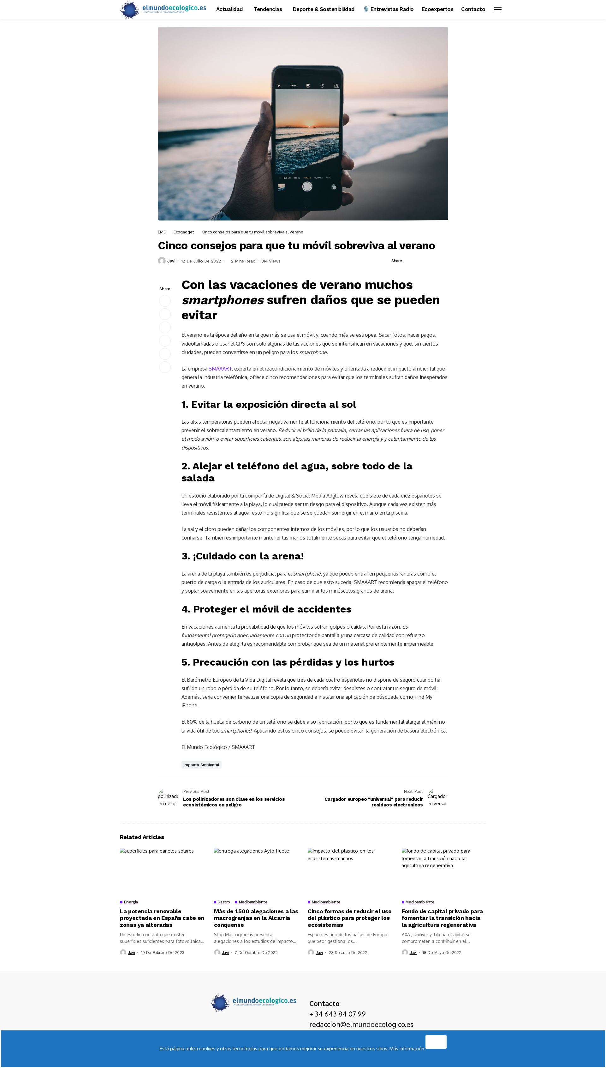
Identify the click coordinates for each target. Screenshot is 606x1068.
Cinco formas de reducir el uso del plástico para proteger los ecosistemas (349, 918)
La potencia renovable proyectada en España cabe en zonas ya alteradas (162, 918)
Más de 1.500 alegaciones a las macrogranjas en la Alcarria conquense (256, 918)
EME (162, 231)
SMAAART (220, 368)
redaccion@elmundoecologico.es (361, 1024)
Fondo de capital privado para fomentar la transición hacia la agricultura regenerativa (442, 918)
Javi (171, 260)
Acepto (436, 1040)
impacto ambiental (201, 765)
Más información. (407, 1049)
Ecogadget (184, 231)
